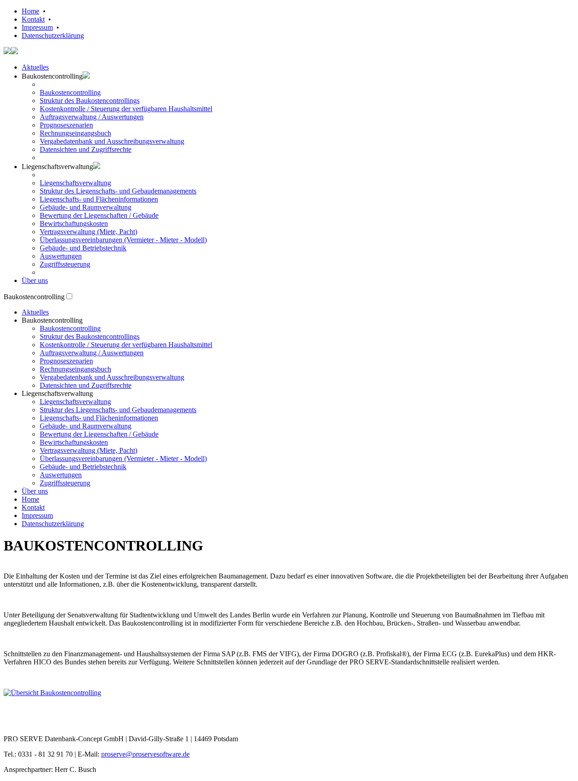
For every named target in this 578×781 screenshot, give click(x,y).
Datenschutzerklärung (53, 35)
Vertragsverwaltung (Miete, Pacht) (88, 231)
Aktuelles (35, 67)
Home (30, 11)
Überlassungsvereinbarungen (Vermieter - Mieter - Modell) (123, 240)
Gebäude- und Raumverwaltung (85, 207)
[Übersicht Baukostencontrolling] (52, 692)
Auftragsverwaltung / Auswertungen (92, 117)
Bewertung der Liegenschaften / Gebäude (99, 215)
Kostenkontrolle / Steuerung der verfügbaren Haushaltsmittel (126, 109)
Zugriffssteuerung (65, 264)
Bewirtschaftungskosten (74, 223)
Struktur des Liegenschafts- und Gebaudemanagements (118, 191)
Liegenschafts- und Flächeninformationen (99, 199)
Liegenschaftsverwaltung (75, 183)
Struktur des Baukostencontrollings (90, 100)
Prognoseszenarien (66, 125)
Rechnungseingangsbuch (75, 133)
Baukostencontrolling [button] (52, 320)
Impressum (37, 27)
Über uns (35, 280)
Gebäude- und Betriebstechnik (83, 248)
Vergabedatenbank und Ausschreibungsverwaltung (112, 141)
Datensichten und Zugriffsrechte (85, 149)
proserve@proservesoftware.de (145, 754)
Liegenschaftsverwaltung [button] (57, 166)
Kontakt (33, 19)
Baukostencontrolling (70, 92)
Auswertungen (61, 256)
